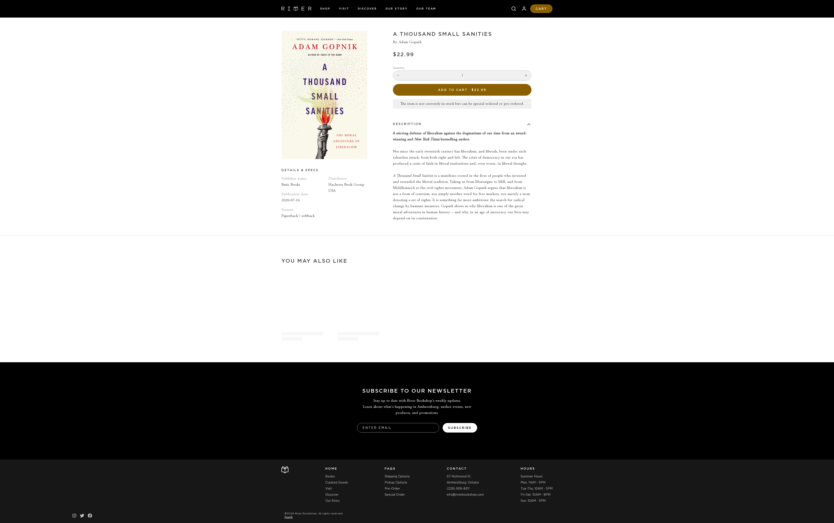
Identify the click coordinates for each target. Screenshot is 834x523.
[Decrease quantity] (398, 75)
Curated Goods (336, 482)
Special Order (395, 494)
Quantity (398, 67)
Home (331, 468)
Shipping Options (397, 476)
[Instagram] (74, 515)
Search (289, 517)
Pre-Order (392, 488)
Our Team (426, 8)
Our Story (397, 8)
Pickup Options (396, 482)
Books (330, 476)
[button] (462, 90)
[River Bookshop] (296, 9)
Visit (344, 8)
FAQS (390, 468)
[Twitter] (82, 515)
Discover (367, 8)
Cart (541, 8)
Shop (325, 8)
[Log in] (522, 8)
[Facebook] (90, 515)
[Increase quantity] (526, 75)
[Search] (512, 8)
